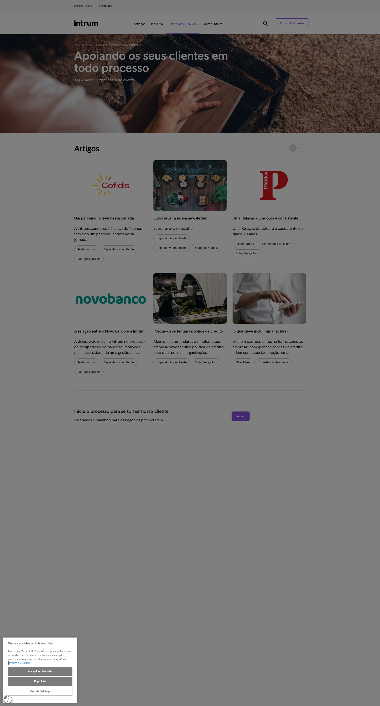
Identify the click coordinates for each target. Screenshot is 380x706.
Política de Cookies (19, 662)
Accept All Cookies (40, 671)
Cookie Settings (40, 691)
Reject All (40, 681)
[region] (40, 670)
